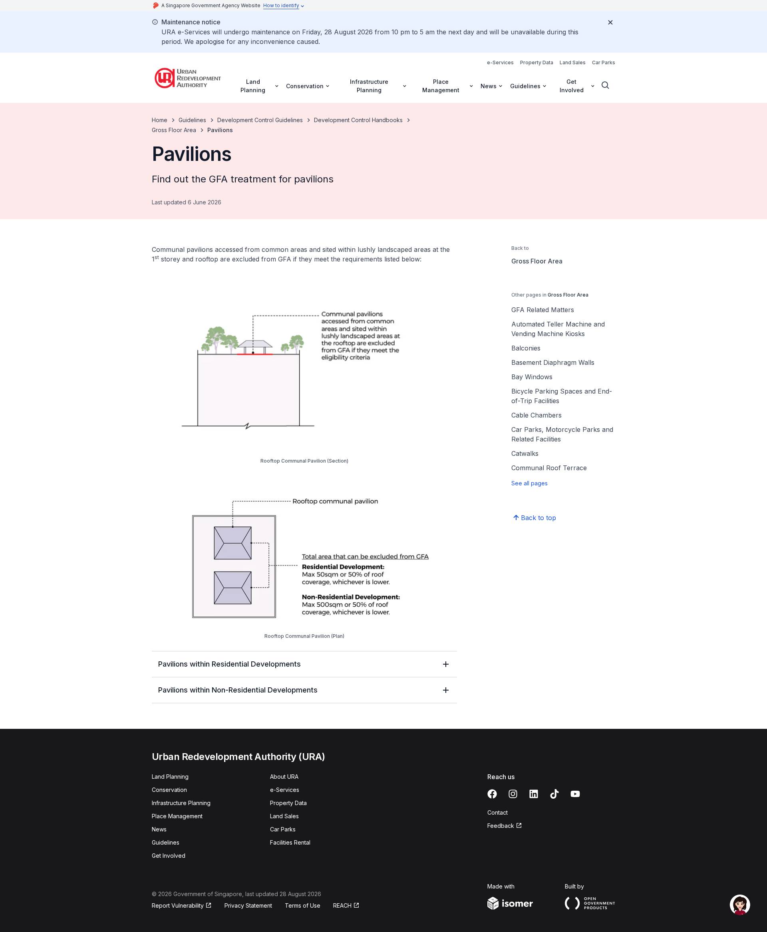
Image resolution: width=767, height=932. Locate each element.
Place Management (177, 816)
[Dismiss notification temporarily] (610, 22)
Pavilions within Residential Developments (229, 664)
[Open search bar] (605, 85)
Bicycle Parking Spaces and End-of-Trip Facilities (561, 396)
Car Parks (603, 62)
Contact (497, 812)
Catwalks (524, 453)
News (159, 829)
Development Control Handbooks (358, 120)
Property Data (536, 62)
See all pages (529, 483)
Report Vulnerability (178, 906)
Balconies (525, 348)
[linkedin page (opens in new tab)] (533, 794)
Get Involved (168, 855)
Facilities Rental (290, 842)
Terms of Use (302, 905)
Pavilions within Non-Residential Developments (238, 690)
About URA (284, 776)
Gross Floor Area (174, 130)
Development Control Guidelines (260, 120)
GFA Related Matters (542, 310)
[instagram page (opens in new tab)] (513, 794)
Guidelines (192, 120)
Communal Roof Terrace (549, 468)
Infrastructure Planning (181, 802)
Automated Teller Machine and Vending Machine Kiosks (558, 329)
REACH (346, 906)
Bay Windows (531, 377)
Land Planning (170, 776)
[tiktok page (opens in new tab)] (554, 794)
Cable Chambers (536, 415)
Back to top (538, 518)
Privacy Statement (248, 905)
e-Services (500, 62)
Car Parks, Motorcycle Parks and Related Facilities (562, 434)
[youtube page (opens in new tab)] (575, 794)
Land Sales (573, 62)
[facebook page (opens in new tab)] (492, 794)
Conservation (169, 789)
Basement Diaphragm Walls (552, 362)
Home (159, 120)
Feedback (504, 826)
